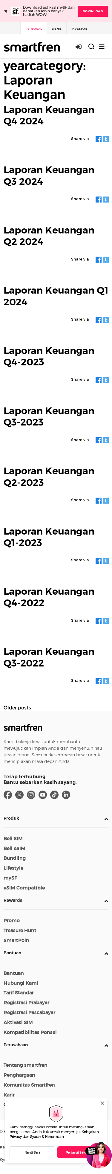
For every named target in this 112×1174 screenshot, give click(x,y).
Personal (33, 29)
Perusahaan (16, 1044)
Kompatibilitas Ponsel (30, 1032)
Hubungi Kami (21, 983)
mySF (10, 878)
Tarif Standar (19, 993)
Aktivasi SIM (18, 1022)
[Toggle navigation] (101, 47)
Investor (79, 29)
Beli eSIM (14, 848)
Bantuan (12, 953)
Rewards (13, 900)
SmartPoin (16, 940)
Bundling (15, 858)
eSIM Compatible (24, 888)
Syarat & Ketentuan (47, 1136)
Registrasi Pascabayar (29, 1012)
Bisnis (57, 29)
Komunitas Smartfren (29, 1085)
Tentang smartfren (25, 1065)
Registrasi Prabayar (26, 1002)
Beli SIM (13, 838)
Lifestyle (13, 868)
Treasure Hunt (20, 930)
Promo (12, 920)
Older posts (17, 707)
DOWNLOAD (93, 11)
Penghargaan (19, 1075)
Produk (11, 818)
